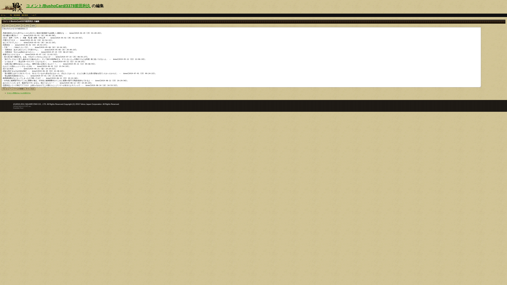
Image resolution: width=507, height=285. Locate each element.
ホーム (3, 15)
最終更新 (25, 15)
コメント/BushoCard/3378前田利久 (58, 6)
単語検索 (17, 15)
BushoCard (15, 18)
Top (3, 18)
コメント (8, 18)
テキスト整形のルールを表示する (19, 93)
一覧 (10, 15)
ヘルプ (33, 15)
